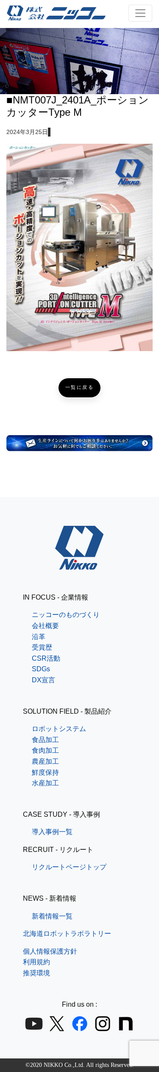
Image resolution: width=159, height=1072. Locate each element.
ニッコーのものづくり (66, 614)
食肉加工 (45, 750)
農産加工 (45, 761)
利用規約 (36, 962)
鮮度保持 (45, 772)
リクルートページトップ (69, 867)
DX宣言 (43, 680)
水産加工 (45, 783)
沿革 (38, 636)
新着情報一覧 (52, 916)
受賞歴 (42, 647)
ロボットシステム (59, 728)
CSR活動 (46, 658)
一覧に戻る (79, 387)
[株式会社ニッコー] (79, 564)
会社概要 (45, 625)
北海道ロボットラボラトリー (67, 933)
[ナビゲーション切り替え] (140, 13)
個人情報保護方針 (50, 951)
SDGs (41, 669)
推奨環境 (36, 973)
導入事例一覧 (52, 831)
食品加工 (45, 739)
